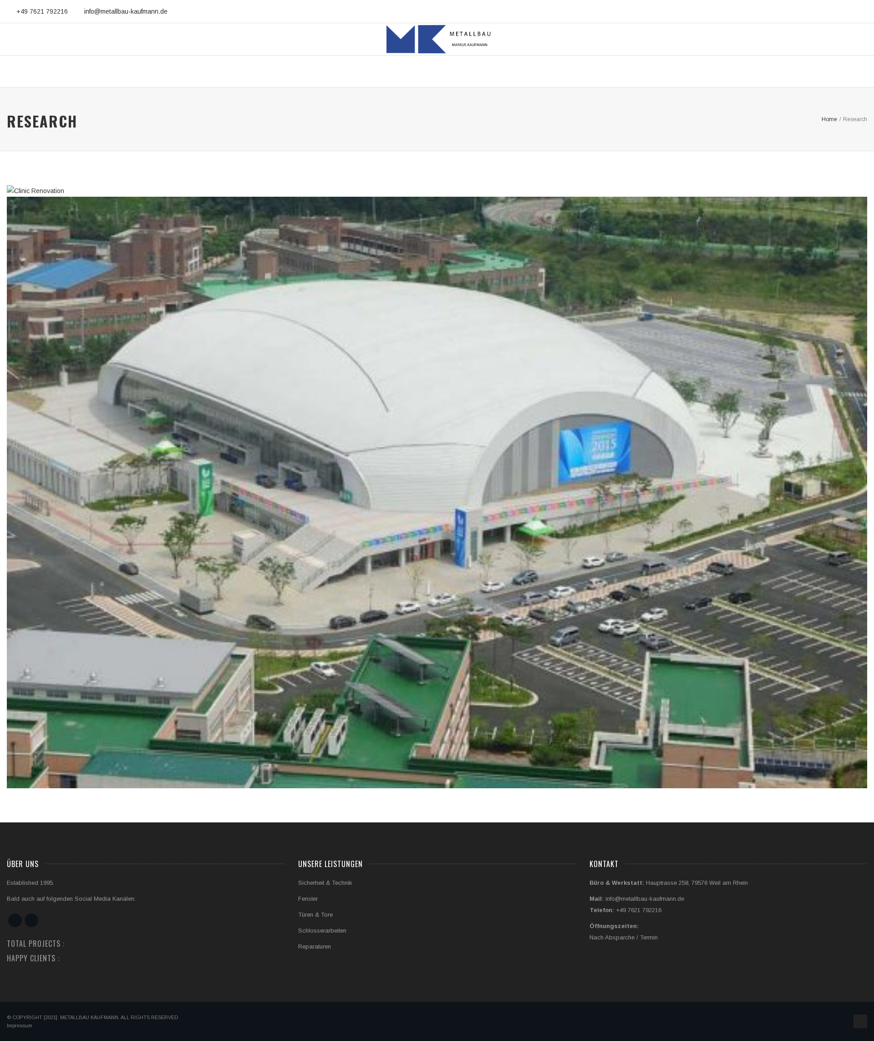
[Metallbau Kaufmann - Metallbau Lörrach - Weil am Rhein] (437, 39)
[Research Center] (427, 511)
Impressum (19, 1025)
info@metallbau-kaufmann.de (126, 11)
